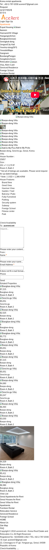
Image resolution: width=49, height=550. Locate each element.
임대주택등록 (6, 10)
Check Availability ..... (9, 548)
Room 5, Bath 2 (7, 479)
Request (4, 7)
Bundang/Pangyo (8, 56)
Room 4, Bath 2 (7, 307)
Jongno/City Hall (7, 44)
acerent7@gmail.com (28, 4)
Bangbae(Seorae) (8, 39)
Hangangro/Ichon (7, 36)
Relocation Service (8, 511)
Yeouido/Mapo (6, 50)
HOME (3, 520)
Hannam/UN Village (9, 33)
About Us (4, 523)
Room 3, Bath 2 (7, 424)
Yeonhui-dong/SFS (8, 47)
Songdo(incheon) (7, 59)
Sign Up (9, 21)
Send (2, 280)
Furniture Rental (7, 73)
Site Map (4, 525)
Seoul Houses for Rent (10, 499)
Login (2, 21)
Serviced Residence (9, 68)
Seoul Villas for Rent (9, 502)
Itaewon (3, 30)
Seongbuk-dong (7, 42)
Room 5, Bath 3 (7, 295)
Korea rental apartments (10, 1)
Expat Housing (7, 27)
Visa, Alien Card (7, 65)
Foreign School (7, 70)
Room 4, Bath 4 (7, 366)
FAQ (2, 528)
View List (4, 494)
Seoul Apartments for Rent (11, 497)
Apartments (5, 24)
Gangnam (4, 53)
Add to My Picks (22, 148)
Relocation (5, 62)
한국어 (3, 13)
